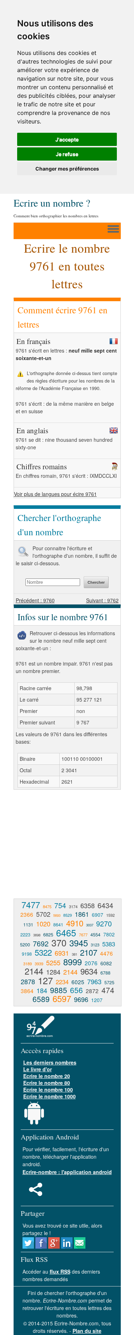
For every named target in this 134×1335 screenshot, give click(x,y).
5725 (109, 982)
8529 (67, 915)
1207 (97, 999)
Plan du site (87, 1330)
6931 (62, 952)
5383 (108, 944)
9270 (104, 923)
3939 (39, 963)
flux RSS (60, 1271)
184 (41, 990)
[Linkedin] (67, 1246)
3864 (27, 991)
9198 (27, 954)
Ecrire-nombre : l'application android (67, 1171)
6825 (48, 934)
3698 (36, 934)
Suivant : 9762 (102, 600)
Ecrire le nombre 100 (48, 1089)
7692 (41, 943)
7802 (109, 934)
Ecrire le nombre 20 (46, 1075)
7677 (83, 934)
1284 (53, 971)
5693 (56, 915)
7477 (30, 905)
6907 (97, 914)
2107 (88, 952)
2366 (26, 914)
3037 (89, 924)
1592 (110, 915)
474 (107, 990)
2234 (62, 981)
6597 (62, 998)
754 (60, 905)
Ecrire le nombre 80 (46, 1082)
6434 (105, 905)
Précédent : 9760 (35, 600)
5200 (25, 944)
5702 (43, 914)
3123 (95, 944)
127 (45, 980)
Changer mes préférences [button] (67, 169)
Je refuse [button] (67, 154)
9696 (81, 999)
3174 (73, 906)
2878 (28, 981)
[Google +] (54, 1246)
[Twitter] (28, 1246)
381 (74, 954)
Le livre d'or (37, 1069)
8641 (58, 924)
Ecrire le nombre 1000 (49, 1096)
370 (58, 942)
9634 (89, 971)
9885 (58, 990)
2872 (92, 991)
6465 (66, 932)
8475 (47, 906)
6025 (77, 982)
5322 (43, 952)
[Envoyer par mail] (79, 1246)
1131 (28, 924)
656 (76, 990)
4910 (74, 923)
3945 (78, 943)
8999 (72, 962)
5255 (53, 962)
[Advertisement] (74, 847)
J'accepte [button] (67, 139)
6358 (87, 905)
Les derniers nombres (49, 1062)
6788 (105, 973)
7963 (94, 981)
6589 (41, 998)
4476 (106, 953)
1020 (43, 923)
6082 (106, 963)
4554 (95, 934)
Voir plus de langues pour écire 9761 (55, 493)
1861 (82, 914)
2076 (91, 963)
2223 (25, 934)
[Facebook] (41, 1246)
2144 (34, 971)
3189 (27, 963)
